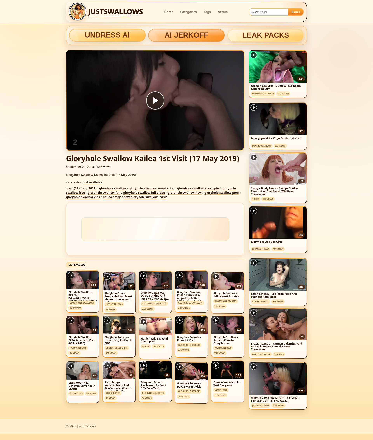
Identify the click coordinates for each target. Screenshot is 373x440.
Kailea (107, 197)
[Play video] (155, 100)
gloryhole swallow (112, 188)
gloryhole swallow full (104, 193)
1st (83, 188)
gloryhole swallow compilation (151, 188)
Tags (207, 12)
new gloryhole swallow (141, 197)
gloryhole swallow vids (83, 197)
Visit (163, 197)
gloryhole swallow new (185, 193)
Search (296, 11)
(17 (76, 188)
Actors (223, 12)
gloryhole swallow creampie (198, 188)
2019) (92, 188)
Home (168, 12)
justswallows (92, 182)
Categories (188, 12)
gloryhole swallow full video (144, 193)
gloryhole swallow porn (221, 193)
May (118, 197)
